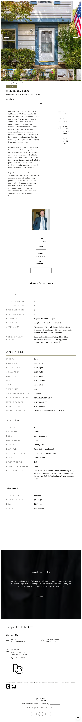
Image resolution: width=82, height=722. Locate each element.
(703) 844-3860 (41, 249)
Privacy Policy (50, 707)
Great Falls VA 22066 (19, 654)
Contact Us (41, 596)
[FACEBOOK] (33, 714)
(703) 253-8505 (51, 641)
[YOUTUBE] (49, 714)
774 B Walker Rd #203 (19, 652)
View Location (19, 657)
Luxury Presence (55, 703)
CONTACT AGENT (41, 270)
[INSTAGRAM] (38, 714)
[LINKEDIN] (44, 714)
